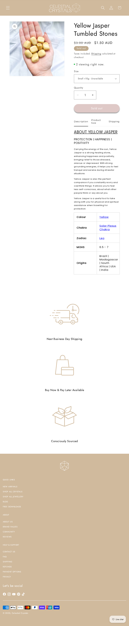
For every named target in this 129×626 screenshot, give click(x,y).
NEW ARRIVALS (10, 486)
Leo (101, 238)
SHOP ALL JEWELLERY (13, 496)
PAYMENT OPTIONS (12, 571)
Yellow (104, 217)
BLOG (5, 501)
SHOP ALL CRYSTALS (12, 491)
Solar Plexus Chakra (107, 227)
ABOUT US (8, 521)
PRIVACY (7, 576)
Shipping (96, 53)
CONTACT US (9, 551)
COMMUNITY (9, 531)
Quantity (78, 88)
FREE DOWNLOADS (12, 506)
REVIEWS (7, 536)
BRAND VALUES (10, 526)
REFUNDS (7, 566)
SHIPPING (7, 561)
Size (76, 71)
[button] (8, 8)
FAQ (5, 556)
